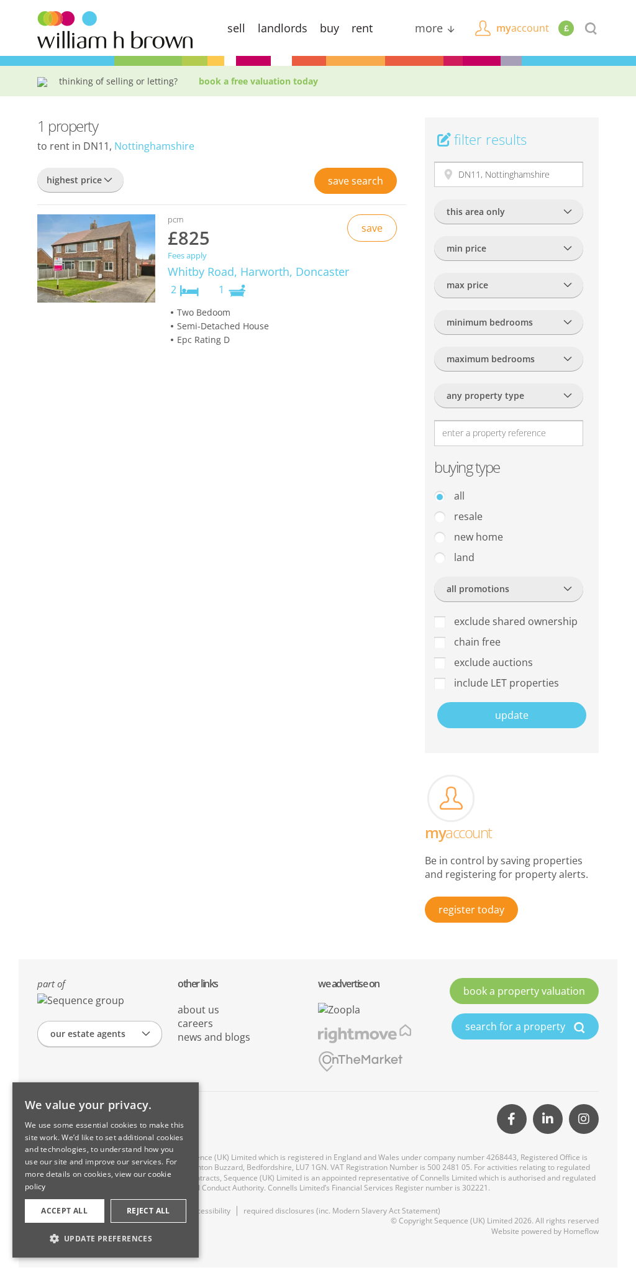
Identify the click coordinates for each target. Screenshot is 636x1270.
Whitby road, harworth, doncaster (258, 271)
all (458, 496)
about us (198, 1009)
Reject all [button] (148, 1210)
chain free (476, 642)
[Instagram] (584, 1119)
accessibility (209, 1210)
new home (477, 537)
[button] (105, 1238)
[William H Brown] (115, 28)
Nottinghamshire (154, 146)
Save (355, 181)
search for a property (516, 1026)
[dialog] (105, 1170)
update (512, 715)
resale (467, 516)
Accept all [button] (64, 1210)
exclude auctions (492, 662)
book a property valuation (524, 991)
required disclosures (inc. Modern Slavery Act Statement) (341, 1210)
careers (195, 1023)
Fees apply (187, 255)
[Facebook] (512, 1119)
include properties (505, 683)
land (463, 557)
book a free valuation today (258, 81)
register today (471, 909)
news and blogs (214, 1037)
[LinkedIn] (548, 1119)
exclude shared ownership (515, 621)
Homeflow (581, 1231)
